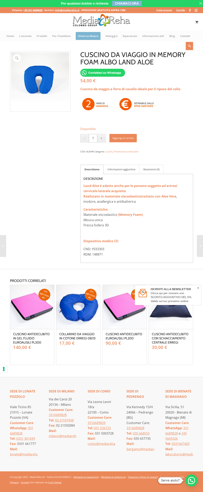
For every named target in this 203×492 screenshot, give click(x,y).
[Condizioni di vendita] (172, 477)
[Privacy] (14, 482)
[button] (191, 480)
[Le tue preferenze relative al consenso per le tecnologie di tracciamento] (4, 369)
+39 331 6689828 (32, 10)
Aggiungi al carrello (123, 138)
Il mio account (164, 10)
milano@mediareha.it (65, 436)
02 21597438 (64, 420)
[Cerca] (189, 46)
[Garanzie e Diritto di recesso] (143, 477)
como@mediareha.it (103, 444)
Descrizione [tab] (92, 169)
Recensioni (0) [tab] (151, 169)
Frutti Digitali (54, 482)
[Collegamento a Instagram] (196, 10)
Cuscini (109, 151)
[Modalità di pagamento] (86, 477)
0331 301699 (25, 438)
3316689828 (58, 415)
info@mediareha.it (67, 10)
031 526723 (102, 428)
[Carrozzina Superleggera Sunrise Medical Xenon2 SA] (200, 246)
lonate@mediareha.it (25, 454)
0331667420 (181, 444)
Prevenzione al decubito (126, 151)
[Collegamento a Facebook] (190, 10)
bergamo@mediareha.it (144, 449)
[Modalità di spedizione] (113, 477)
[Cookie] (25, 482)
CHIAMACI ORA (127, 3)
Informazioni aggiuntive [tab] (121, 169)
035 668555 (141, 433)
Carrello (180, 10)
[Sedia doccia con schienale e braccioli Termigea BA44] (3, 246)
